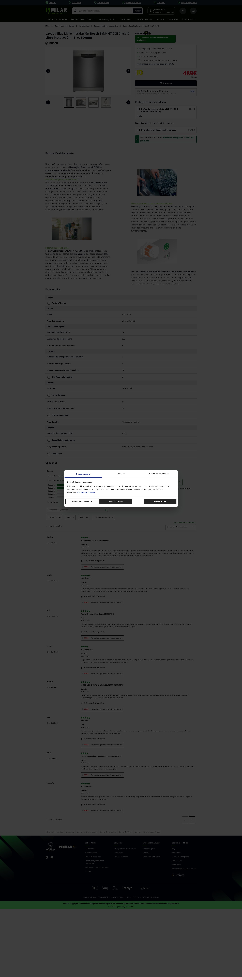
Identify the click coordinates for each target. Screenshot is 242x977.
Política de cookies (86, 492)
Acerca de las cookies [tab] (159, 473)
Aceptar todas (160, 501)
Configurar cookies (80, 501)
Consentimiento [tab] (83, 474)
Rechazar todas (116, 501)
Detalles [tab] (121, 473)
